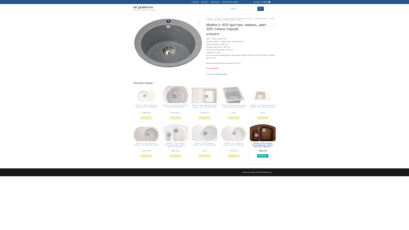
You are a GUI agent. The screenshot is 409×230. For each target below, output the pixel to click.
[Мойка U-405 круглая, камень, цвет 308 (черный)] (271, 25)
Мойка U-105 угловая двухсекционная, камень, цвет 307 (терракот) (262, 145)
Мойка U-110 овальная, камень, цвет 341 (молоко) (204, 144)
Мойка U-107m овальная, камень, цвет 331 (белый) (146, 106)
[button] (199, 21)
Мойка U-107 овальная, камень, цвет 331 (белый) (233, 144)
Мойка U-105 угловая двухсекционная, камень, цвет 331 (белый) (175, 145)
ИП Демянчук (143, 7)
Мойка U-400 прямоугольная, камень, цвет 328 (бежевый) (204, 106)
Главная (209, 18)
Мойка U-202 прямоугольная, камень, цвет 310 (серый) (233, 106)
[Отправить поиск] (260, 9)
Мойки (217, 18)
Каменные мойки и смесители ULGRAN (237, 18)
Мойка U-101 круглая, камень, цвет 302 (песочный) (175, 106)
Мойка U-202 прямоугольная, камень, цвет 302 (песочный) (262, 106)
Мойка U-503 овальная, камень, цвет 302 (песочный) (146, 144)
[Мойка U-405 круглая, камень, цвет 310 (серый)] (274, 25)
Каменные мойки (260, 18)
